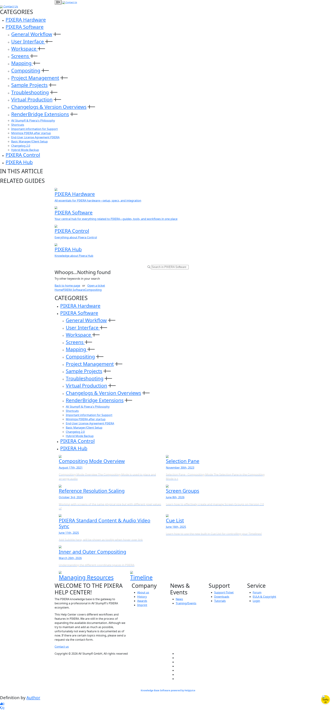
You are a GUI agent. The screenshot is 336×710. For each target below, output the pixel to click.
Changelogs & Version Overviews (48, 106)
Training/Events (186, 603)
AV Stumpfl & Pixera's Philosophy (33, 120)
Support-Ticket (224, 592)
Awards (142, 601)
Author (33, 697)
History (142, 597)
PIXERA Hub (19, 162)
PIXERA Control (23, 154)
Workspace (24, 48)
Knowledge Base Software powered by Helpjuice (168, 690)
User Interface (28, 41)
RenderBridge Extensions (40, 114)
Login (256, 601)
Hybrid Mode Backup (25, 150)
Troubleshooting (30, 92)
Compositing (25, 70)
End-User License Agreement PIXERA (35, 137)
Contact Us (71, 2)
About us (143, 592)
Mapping (22, 63)
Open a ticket (96, 285)
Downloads (221, 597)
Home (59, 290)
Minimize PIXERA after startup (31, 133)
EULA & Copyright (264, 597)
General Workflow (31, 34)
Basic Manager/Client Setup (29, 141)
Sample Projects (29, 85)
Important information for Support (34, 129)
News (179, 599)
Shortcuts (17, 125)
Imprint (142, 605)
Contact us (62, 647)
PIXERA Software (25, 26)
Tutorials (220, 601)
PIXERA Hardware (26, 19)
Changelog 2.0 (20, 146)
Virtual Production (31, 99)
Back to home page (67, 285)
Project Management (35, 77)
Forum (257, 592)
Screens (20, 56)
